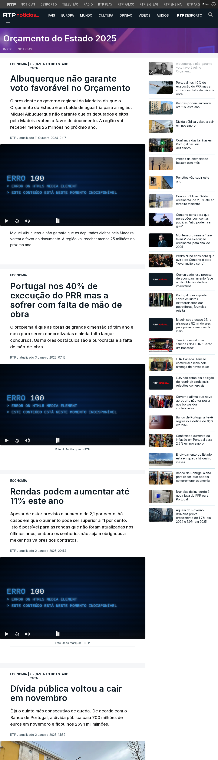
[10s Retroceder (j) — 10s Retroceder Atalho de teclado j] (17, 221)
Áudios (163, 15)
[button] (211, 15)
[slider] (88, 221)
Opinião (125, 15)
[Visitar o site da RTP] (11, 4)
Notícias (28, 4)
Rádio (88, 4)
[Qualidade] (128, 221)
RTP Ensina (173, 4)
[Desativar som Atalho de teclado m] (27, 221)
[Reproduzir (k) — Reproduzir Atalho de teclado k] (7, 221)
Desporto (48, 4)
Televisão (70, 4)
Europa (67, 15)
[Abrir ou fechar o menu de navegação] (6, 24)
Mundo (86, 15)
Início (8, 49)
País (51, 15)
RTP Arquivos (198, 4)
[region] (72, 185)
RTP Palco (126, 4)
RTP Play (105, 4)
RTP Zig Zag (149, 4)
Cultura (106, 15)
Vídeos (145, 15)
